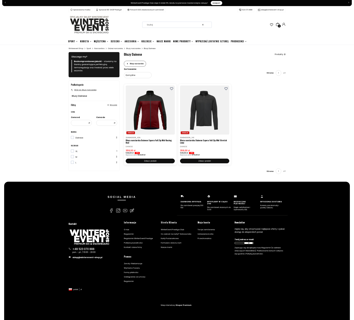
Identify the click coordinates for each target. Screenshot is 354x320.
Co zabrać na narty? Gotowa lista (176, 234)
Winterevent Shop (76, 48)
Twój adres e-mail (244, 239)
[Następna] (348, 3)
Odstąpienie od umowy (134, 277)
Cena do (100, 117)
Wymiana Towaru (132, 268)
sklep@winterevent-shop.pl (272, 10)
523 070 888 (247, 10)
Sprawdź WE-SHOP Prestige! (110, 10)
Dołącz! (216, 3)
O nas (126, 229)
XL (77, 151)
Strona (270, 73)
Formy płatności (131, 272)
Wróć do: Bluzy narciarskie (85, 90)
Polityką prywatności (254, 254)
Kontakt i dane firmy (133, 247)
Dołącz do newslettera (248, 243)
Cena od (75, 117)
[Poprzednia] (5, 3)
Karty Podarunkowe (170, 238)
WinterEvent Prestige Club (172, 229)
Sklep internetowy (176, 305)
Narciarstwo (99, 48)
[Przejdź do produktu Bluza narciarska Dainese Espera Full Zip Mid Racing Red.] (150, 110)
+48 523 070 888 (83, 249)
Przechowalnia (204, 238)
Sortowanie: (130, 69)
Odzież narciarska (115, 48)
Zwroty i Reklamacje (133, 263)
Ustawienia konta (205, 234)
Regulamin (129, 234)
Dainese (79, 137)
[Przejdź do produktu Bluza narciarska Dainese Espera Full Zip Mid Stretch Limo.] (204, 110)
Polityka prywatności (133, 243)
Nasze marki (166, 247)
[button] (208, 24)
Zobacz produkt (150, 161)
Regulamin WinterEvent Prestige (138, 238)
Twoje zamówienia (206, 229)
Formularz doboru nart (171, 243)
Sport (89, 48)
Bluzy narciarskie (133, 48)
